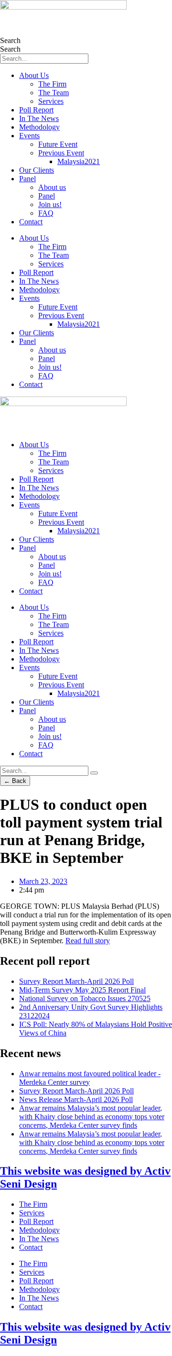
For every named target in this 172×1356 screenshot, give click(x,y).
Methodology (39, 127)
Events (29, 136)
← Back (15, 780)
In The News (39, 118)
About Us (34, 75)
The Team (53, 92)
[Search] (94, 773)
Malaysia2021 (78, 161)
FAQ (46, 213)
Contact (31, 222)
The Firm (52, 84)
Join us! (50, 204)
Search (10, 40)
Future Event (57, 144)
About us (52, 187)
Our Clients (36, 170)
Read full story (87, 941)
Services (51, 101)
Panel (27, 179)
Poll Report (36, 110)
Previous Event (61, 153)
